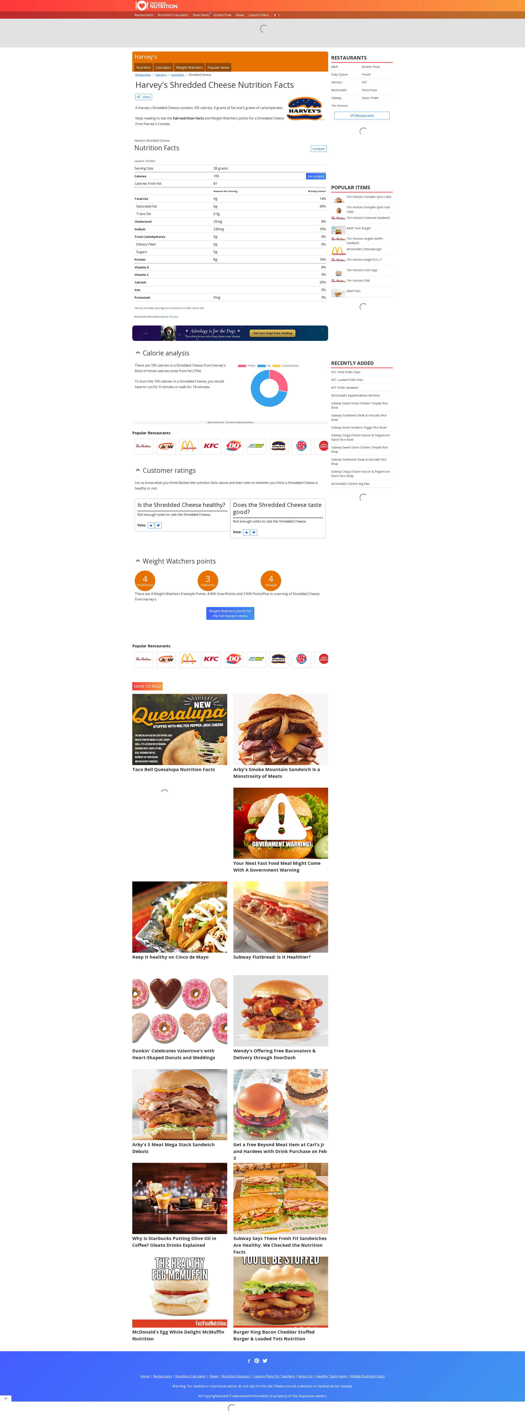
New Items (201, 15)
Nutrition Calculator (173, 15)
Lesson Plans (259, 15)
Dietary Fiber (146, 244)
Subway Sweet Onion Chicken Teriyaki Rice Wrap (359, 449)
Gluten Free (222, 15)
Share (145, 97)
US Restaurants (362, 115)
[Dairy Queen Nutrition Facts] (233, 447)
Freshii (366, 74)
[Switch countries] (276, 15)
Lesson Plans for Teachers (274, 1376)
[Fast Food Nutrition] (156, 5)
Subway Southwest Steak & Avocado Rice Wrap (359, 461)
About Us (305, 1376)
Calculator (163, 67)
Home (145, 1376)
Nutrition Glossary (236, 1376)
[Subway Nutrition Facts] (256, 447)
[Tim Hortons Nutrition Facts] (143, 447)
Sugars (141, 252)
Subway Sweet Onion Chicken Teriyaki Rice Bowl (359, 405)
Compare (319, 149)
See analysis (316, 176)
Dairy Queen (339, 74)
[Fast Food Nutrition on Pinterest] (256, 1361)
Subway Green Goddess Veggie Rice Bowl (358, 427)
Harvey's (173, 316)
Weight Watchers (189, 67)
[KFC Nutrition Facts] (211, 447)
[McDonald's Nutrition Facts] (188, 447)
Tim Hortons (339, 106)
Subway (336, 98)
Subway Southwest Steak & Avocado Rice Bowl (359, 417)
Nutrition (143, 67)
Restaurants (144, 15)
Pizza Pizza (369, 90)
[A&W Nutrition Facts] (166, 447)
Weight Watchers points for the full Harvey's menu (230, 613)
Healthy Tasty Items (331, 1376)
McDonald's (339, 90)
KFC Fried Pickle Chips (345, 372)
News (240, 15)
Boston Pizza (371, 67)
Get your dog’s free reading (272, 333)
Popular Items (218, 67)
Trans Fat (143, 214)
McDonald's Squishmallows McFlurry (355, 395)
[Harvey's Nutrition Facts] (279, 447)
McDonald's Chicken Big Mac (350, 484)
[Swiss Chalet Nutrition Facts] (324, 447)
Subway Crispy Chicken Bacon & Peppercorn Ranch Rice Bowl (360, 437)
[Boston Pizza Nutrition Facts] (301, 447)
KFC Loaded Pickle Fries (347, 380)
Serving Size (144, 168)
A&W (334, 67)
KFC (364, 82)
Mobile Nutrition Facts (367, 1376)
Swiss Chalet (370, 98)
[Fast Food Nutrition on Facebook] (248, 1361)
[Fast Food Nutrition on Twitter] (264, 1361)
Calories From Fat (148, 183)
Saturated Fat (146, 206)
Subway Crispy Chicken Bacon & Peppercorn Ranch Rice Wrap (360, 474)
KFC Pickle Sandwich (344, 388)
